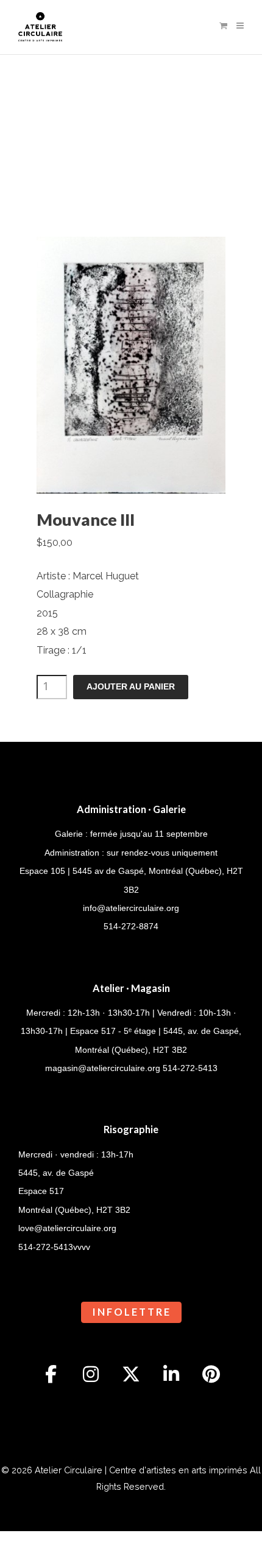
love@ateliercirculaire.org (67, 1228)
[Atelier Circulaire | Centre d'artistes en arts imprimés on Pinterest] (211, 1374)
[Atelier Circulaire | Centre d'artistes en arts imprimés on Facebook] (51, 1374)
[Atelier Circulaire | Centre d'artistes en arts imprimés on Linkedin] (171, 1374)
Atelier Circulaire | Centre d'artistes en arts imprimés (141, 1470)
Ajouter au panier (131, 686)
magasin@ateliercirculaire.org (102, 1068)
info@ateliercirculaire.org (131, 908)
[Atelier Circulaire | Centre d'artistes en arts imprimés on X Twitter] (131, 1374)
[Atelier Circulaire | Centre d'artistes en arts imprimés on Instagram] (91, 1374)
